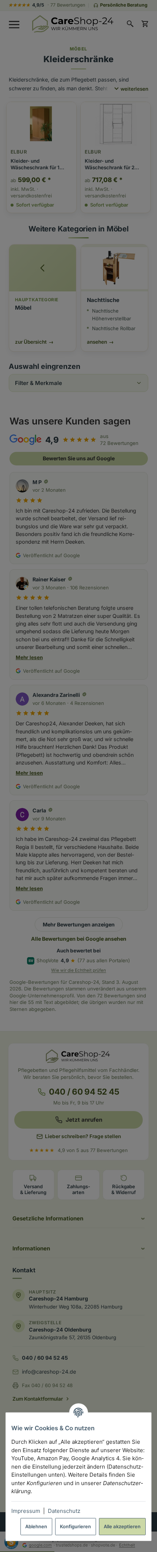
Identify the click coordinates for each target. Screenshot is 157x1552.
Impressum (25, 1510)
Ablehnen (36, 1526)
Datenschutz (64, 1510)
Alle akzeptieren (122, 1526)
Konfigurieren (75, 1526)
